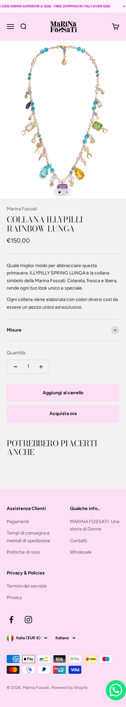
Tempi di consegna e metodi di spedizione (28, 536)
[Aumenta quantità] (41, 366)
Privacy (14, 597)
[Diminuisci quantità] (15, 366)
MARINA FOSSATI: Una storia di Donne (94, 525)
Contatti (78, 541)
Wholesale (81, 552)
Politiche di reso (23, 552)
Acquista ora (63, 413)
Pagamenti (18, 521)
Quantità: (16, 353)
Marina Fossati (22, 209)
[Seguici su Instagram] (28, 619)
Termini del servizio (27, 586)
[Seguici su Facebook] (11, 619)
